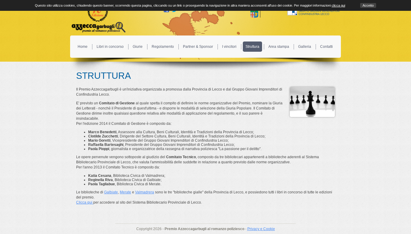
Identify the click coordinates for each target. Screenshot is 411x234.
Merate (125, 192)
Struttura (252, 47)
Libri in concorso (110, 47)
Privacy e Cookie (261, 229)
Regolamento (163, 47)
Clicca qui (84, 202)
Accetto (368, 5)
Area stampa (278, 47)
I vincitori (229, 47)
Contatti (326, 47)
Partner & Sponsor (198, 47)
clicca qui (338, 5)
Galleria (304, 47)
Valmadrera (144, 192)
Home (83, 47)
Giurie (138, 47)
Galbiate (111, 192)
